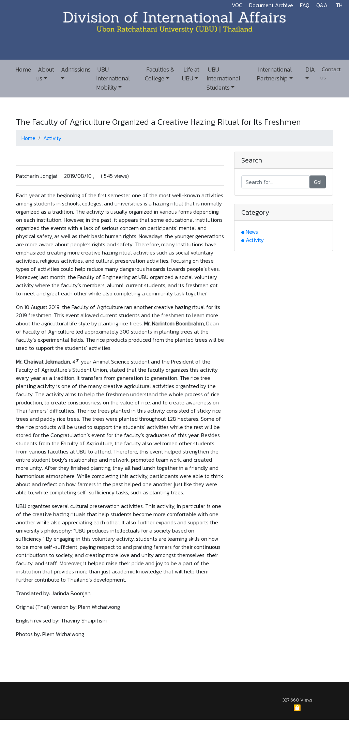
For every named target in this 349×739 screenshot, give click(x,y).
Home (23, 69)
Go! (317, 182)
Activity (52, 138)
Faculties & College (159, 74)
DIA (309, 69)
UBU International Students (223, 78)
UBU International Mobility (113, 78)
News (252, 232)
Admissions (75, 69)
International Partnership (274, 74)
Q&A (322, 5)
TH (339, 5)
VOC (237, 5)
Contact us (330, 73)
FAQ (304, 5)
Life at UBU (190, 74)
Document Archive (271, 5)
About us (45, 74)
